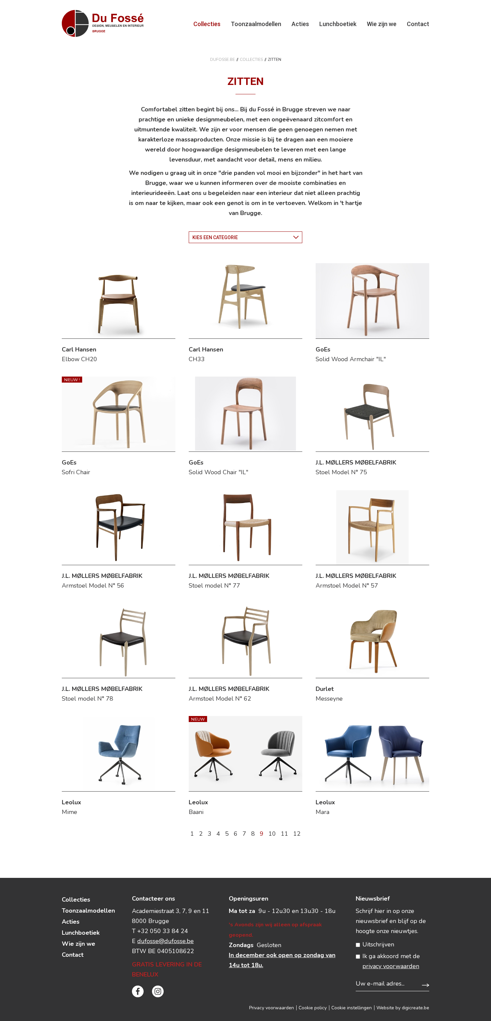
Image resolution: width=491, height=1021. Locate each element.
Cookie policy (313, 1008)
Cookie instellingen (351, 1008)
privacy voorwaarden (390, 966)
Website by (402, 1008)
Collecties (206, 23)
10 (272, 834)
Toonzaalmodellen (256, 23)
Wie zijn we (381, 23)
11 (284, 834)
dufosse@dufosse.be (165, 941)
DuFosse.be (222, 59)
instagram (158, 991)
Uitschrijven (378, 944)
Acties (300, 23)
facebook (138, 991)
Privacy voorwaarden (271, 1008)
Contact (418, 23)
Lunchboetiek (337, 23)
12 (297, 834)
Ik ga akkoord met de (391, 961)
